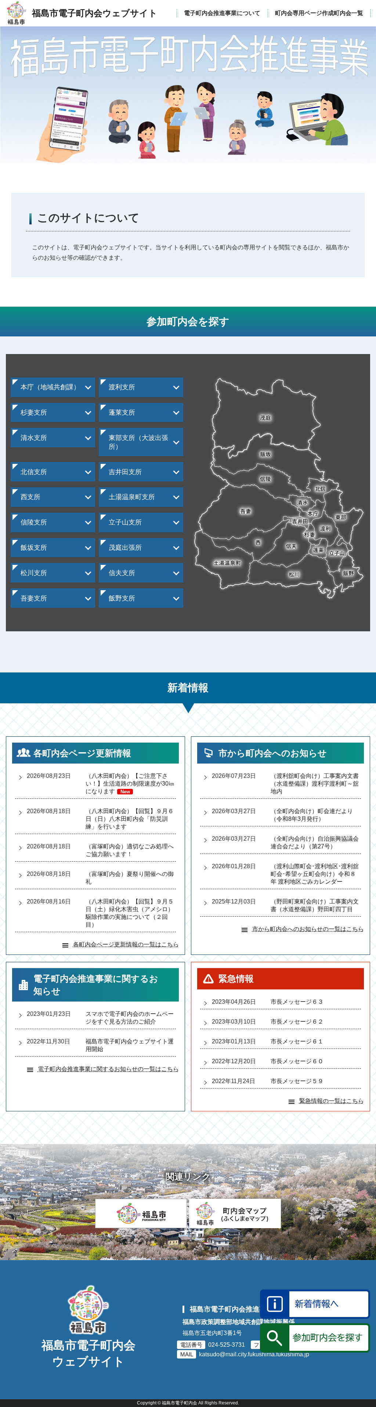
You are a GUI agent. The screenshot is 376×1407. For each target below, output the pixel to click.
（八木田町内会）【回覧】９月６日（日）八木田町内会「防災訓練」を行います (130, 819)
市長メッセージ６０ (297, 1061)
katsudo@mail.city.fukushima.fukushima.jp (254, 1355)
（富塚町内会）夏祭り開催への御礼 (130, 878)
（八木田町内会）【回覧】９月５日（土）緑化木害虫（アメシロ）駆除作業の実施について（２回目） (130, 913)
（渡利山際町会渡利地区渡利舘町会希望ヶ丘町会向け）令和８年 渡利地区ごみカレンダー (315, 874)
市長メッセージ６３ (297, 1002)
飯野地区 (117, 614)
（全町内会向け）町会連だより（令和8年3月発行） (312, 815)
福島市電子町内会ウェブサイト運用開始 (130, 1045)
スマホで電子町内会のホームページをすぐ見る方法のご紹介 (130, 1018)
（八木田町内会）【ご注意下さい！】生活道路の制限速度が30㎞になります (130, 783)
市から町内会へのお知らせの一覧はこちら (308, 929)
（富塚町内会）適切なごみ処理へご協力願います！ (130, 850)
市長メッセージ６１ (297, 1041)
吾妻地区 (28, 614)
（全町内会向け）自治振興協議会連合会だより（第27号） (315, 842)
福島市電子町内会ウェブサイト (88, 1353)
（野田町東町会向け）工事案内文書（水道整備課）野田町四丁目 (315, 905)
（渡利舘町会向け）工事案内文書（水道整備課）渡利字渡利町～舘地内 (315, 783)
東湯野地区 (31, 620)
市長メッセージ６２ (297, 1021)
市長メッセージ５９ (297, 1081)
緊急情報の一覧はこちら (331, 1101)
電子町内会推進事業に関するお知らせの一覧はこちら (108, 1069)
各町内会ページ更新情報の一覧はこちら (126, 944)
